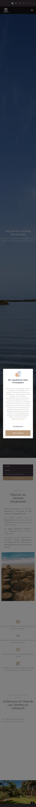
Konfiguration (18, 426)
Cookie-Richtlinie (23, 413)
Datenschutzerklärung (18, 419)
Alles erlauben (18, 433)
